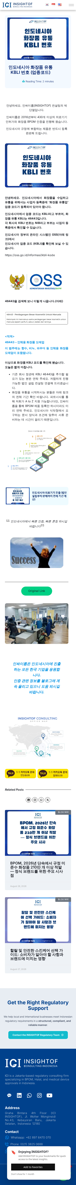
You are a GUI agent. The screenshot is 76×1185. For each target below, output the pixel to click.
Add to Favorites (33, 1167)
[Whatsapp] (41, 800)
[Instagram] (34, 800)
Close (62, 1167)
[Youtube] (49, 1095)
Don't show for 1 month (22, 1174)
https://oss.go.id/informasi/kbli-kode (30, 255)
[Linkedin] (28, 800)
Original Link (36, 591)
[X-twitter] (47, 800)
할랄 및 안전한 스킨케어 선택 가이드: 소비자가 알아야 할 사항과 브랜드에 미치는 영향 (36, 954)
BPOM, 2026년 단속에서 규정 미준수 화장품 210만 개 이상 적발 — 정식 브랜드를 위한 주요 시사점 (37, 869)
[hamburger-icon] (71, 5)
